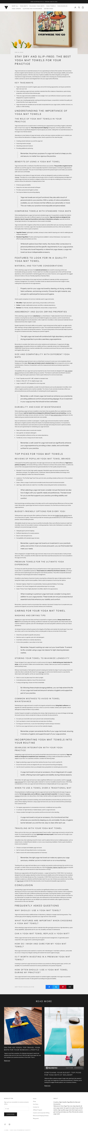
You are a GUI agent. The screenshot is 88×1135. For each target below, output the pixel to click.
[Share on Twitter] (56, 987)
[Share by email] (69, 987)
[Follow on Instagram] (9, 1124)
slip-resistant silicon (56, 415)
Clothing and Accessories (32, 8)
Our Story (35, 1104)
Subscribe (11, 1114)
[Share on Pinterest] (63, 987)
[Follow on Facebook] (5, 1124)
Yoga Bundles (62, 6)
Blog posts (36, 1118)
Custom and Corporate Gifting (41, 1113)
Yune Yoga (41, 672)
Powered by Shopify (24, 1130)
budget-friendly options (61, 515)
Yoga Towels (51, 6)
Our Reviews (48, 8)
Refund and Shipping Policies (41, 1115)
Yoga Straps (16, 8)
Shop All (15, 6)
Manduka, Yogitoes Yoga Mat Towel (56, 867)
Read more (7, 1060)
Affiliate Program (37, 1110)
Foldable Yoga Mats (37, 6)
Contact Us (36, 1107)
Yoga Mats (24, 6)
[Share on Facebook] (49, 987)
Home (34, 1098)
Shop (34, 1101)
